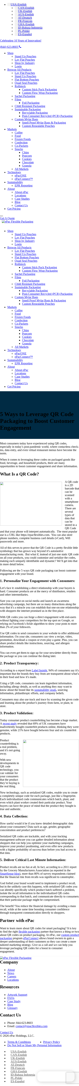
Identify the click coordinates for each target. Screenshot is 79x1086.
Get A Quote (7, 218)
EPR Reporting (24, 185)
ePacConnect (30, 938)
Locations (20, 195)
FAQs (10, 998)
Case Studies (22, 198)
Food (18, 135)
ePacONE (20, 175)
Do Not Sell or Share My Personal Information (34, 1045)
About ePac (21, 192)
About (11, 188)
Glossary (12, 1007)
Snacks (19, 149)
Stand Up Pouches (25, 56)
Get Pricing (14, 208)
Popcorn (27, 155)
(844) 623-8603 (9, 46)
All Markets (21, 169)
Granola (26, 165)
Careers (11, 976)
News (10, 973)
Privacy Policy (51, 1042)
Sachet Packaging (25, 96)
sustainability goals (45, 689)
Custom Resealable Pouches (38, 125)
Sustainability (15, 182)
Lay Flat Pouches (25, 59)
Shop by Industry (25, 63)
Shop (10, 53)
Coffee (19, 132)
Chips (25, 152)
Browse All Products (19, 69)
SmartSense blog (9, 873)
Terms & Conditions (19, 1042)
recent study (10, 723)
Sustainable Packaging (28, 109)
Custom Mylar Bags (26, 119)
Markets (12, 129)
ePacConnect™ (24, 178)
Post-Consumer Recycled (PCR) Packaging (47, 116)
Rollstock (20, 86)
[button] (16, 4)
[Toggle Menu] (1, 216)
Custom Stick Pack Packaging (39, 89)
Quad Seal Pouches (26, 82)
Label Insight (39, 670)
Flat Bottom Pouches (27, 79)
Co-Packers (21, 145)
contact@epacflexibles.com (31, 1026)
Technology (14, 172)
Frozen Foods (23, 139)
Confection (21, 142)
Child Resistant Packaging (30, 106)
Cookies (27, 159)
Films (18, 99)
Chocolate (28, 162)
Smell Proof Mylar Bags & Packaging (44, 122)
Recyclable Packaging (35, 112)
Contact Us (21, 205)
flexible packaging (29, 931)
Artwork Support (17, 994)
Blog (17, 202)
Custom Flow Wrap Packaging (40, 92)
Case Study (14, 1001)
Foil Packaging (31, 102)
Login (18, 66)
